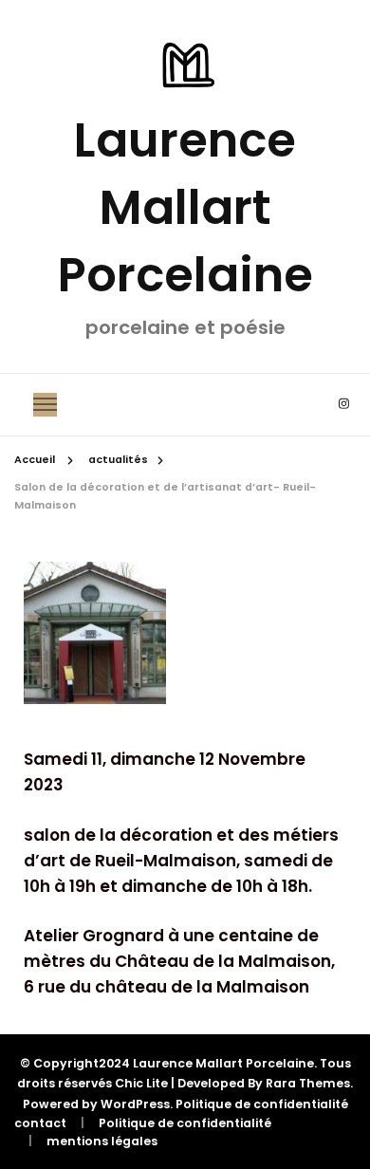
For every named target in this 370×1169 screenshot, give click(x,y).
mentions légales (101, 1141)
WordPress (135, 1104)
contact (40, 1123)
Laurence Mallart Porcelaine (185, 207)
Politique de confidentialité (262, 1104)
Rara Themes (308, 1083)
